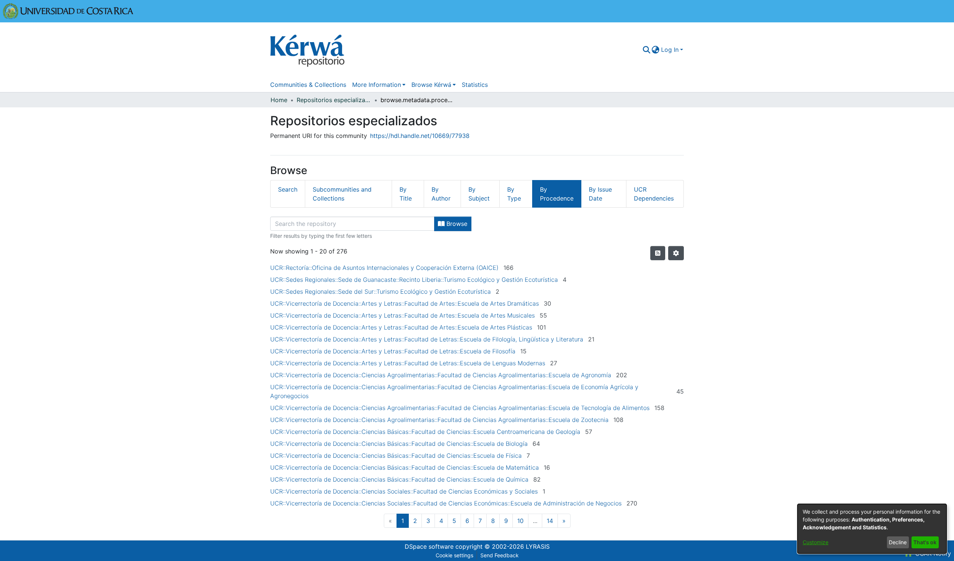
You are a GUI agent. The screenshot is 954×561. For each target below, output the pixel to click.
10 (520, 520)
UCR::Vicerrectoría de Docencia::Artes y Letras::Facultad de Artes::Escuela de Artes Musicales (402, 315)
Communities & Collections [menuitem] (308, 84)
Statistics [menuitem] (475, 84)
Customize (815, 542)
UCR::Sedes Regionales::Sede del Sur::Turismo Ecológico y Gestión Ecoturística (380, 291)
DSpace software (429, 546)
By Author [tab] (441, 194)
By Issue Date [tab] (600, 194)
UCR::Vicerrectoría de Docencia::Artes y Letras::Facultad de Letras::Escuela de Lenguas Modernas (407, 363)
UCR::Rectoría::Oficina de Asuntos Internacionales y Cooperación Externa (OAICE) (384, 267)
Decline (898, 542)
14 (550, 520)
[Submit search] (646, 49)
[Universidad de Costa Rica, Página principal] (68, 10)
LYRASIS (538, 546)
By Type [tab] (514, 194)
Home (279, 100)
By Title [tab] (405, 194)
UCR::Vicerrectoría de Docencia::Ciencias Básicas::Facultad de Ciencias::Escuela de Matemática (404, 467)
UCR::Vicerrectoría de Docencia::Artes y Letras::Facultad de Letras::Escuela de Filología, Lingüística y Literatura (426, 339)
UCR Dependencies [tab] (654, 194)
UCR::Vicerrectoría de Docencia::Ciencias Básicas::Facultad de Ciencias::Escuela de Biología (399, 443)
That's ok (924, 542)
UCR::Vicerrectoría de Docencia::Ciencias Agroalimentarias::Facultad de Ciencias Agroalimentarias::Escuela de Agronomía (440, 375)
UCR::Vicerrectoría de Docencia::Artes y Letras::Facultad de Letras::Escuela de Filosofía (392, 351)
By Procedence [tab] (557, 194)
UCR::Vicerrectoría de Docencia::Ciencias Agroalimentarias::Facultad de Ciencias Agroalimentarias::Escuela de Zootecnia (439, 419)
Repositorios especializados (334, 100)
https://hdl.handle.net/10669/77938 (420, 135)
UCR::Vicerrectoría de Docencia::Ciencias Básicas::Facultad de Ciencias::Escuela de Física (396, 455)
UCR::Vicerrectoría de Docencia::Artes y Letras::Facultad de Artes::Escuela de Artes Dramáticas (404, 303)
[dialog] (872, 529)
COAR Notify (932, 553)
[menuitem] (655, 49)
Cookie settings (454, 555)
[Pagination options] (676, 253)
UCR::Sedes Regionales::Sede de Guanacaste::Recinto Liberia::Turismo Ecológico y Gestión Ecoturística (414, 279)
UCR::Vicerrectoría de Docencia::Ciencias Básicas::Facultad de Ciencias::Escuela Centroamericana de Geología (425, 431)
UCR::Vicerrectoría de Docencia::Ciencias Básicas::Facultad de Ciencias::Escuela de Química (399, 479)
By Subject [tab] (479, 194)
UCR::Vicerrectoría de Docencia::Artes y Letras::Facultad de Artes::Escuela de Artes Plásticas (401, 327)
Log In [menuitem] (670, 49)
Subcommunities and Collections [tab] (342, 194)
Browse (456, 223)
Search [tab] (287, 189)
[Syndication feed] (657, 253)
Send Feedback (499, 555)
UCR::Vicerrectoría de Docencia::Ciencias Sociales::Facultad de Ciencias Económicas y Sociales (404, 491)
